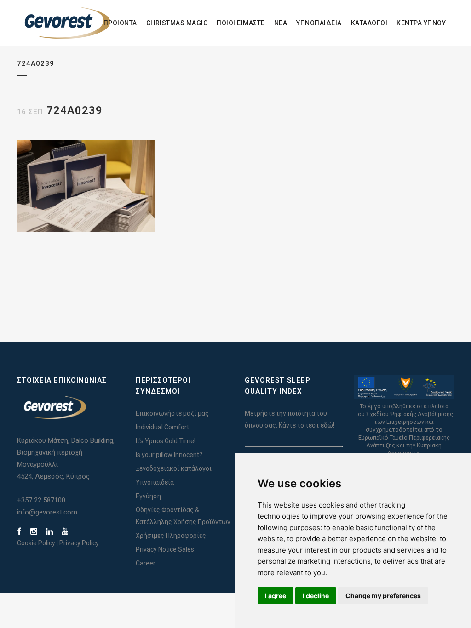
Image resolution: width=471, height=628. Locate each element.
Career (145, 563)
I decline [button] (316, 595)
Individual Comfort (162, 427)
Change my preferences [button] (383, 595)
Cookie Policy (36, 543)
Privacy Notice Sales (165, 549)
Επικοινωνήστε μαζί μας (172, 413)
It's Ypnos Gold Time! (165, 441)
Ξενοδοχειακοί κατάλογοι (174, 468)
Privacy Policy (79, 543)
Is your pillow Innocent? (169, 454)
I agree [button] (275, 595)
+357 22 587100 (41, 500)
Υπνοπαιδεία (155, 482)
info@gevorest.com (47, 512)
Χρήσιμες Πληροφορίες (171, 535)
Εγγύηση (148, 496)
